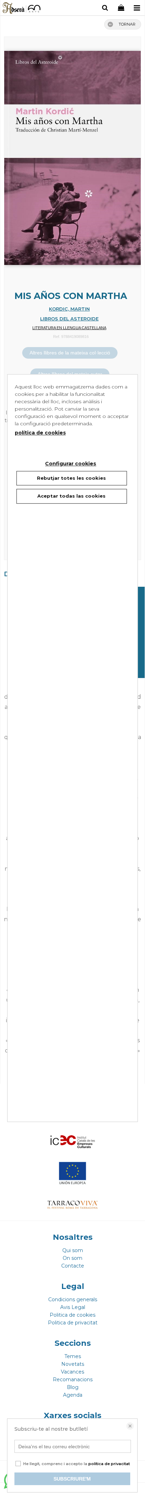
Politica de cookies (72, 1315)
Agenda (72, 1395)
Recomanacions (73, 1379)
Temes (72, 1356)
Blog (72, 1387)
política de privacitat (109, 1463)
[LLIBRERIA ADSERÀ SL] (22, 9)
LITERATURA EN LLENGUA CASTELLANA (69, 328)
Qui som (72, 1250)
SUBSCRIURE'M (72, 1479)
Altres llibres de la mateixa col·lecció (70, 352)
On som (72, 1258)
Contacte (72, 1266)
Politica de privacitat (72, 1322)
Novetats (72, 1364)
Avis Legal (72, 1307)
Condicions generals (72, 1299)
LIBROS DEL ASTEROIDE (69, 318)
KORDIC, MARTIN (69, 309)
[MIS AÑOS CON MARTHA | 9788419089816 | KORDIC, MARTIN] (72, 154)
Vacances (72, 1372)
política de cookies (40, 433)
